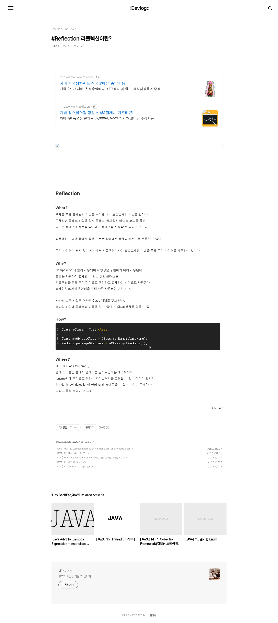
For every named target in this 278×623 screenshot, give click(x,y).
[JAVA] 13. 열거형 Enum (69, 462)
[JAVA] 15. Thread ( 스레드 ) (71, 453)
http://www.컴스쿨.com (75, 106)
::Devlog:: (139, 8)
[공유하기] (70, 427)
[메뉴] (11, 8)
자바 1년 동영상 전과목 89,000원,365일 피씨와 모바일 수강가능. (107, 118)
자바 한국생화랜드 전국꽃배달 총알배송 (92, 83)
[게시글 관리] (76, 427)
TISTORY (140, 615)
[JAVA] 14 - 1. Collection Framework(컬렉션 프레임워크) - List (90, 457)
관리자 (153, 615)
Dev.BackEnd (63, 441)
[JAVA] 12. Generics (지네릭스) (73, 466)
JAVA (75, 441)
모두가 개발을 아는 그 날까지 (74, 576)
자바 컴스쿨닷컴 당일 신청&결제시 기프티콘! (96, 112)
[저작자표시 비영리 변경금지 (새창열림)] (103, 427)
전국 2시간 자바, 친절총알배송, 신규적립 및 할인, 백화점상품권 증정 (110, 89)
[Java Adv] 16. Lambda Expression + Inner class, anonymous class (93, 448)
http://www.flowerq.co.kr (76, 77)
